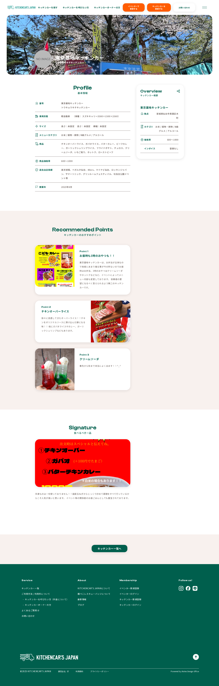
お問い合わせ (184, 7)
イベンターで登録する (133, 7)
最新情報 (82, 599)
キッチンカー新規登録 (130, 599)
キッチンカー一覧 (30, 588)
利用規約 (79, 671)
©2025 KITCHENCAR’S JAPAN (35, 671)
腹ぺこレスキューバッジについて (94, 593)
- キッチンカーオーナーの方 (36, 604)
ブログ (81, 604)
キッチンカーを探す (48, 7)
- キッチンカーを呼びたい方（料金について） (45, 599)
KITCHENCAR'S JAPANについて (94, 588)
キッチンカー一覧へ (110, 548)
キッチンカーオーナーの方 (107, 7)
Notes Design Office (190, 671)
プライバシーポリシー (99, 671)
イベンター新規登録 (129, 588)
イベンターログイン (129, 593)
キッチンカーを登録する (159, 7)
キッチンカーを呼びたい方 (76, 7)
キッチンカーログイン (130, 604)
